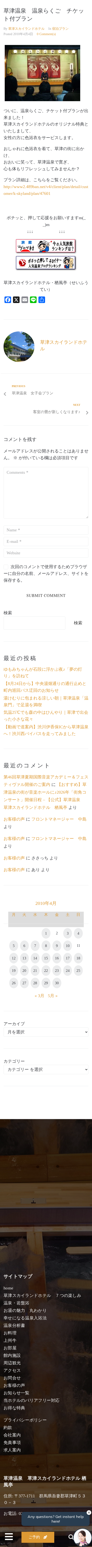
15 (46, 958)
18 (78, 958)
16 (57, 958)
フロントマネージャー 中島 (59, 819)
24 (68, 971)
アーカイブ (14, 1023)
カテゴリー (14, 1061)
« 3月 (39, 995)
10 (68, 946)
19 (14, 971)
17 (68, 958)
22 (46, 971)
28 (35, 983)
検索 (8, 613)
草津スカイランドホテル (26, 28)
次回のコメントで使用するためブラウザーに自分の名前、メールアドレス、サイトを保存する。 (46, 573)
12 (14, 958)
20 (24, 971)
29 (46, 983)
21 (35, 971)
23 (57, 971)
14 (35, 958)
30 (57, 983)
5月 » (53, 995)
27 (24, 983)
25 (78, 971)
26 (14, 983)
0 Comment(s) (46, 34)
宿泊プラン (60, 28)
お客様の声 (14, 819)
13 (24, 958)
